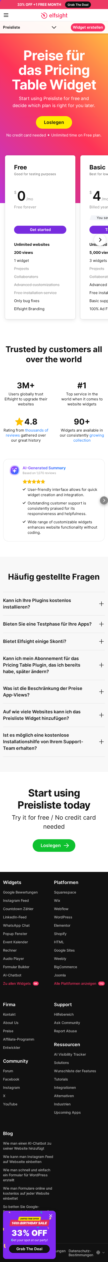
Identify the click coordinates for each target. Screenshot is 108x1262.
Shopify (60, 933)
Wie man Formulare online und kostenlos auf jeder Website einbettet (27, 1193)
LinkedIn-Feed (15, 917)
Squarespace (65, 892)
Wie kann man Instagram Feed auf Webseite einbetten (28, 1159)
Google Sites (64, 950)
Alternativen (64, 1096)
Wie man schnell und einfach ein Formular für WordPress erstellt (26, 1175)
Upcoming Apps (67, 1112)
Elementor (62, 925)
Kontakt (9, 1014)
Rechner (10, 950)
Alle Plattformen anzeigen (78, 983)
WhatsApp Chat (16, 925)
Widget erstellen (88, 27)
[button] (4, 500)
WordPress (63, 917)
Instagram (11, 1087)
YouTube (10, 1104)
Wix (57, 900)
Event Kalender (15, 942)
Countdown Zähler (18, 909)
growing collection (88, 438)
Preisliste (11, 27)
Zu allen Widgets (20, 983)
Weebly (60, 958)
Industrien (62, 1104)
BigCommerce (65, 967)
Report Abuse (65, 1031)
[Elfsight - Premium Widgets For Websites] (54, 15)
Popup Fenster (15, 933)
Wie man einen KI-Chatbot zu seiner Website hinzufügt (27, 1145)
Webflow (61, 909)
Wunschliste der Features (75, 1071)
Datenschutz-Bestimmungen (81, 1253)
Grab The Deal (29, 1248)
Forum (8, 1071)
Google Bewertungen (20, 892)
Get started (40, 229)
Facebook (11, 1079)
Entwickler (11, 1047)
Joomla (60, 975)
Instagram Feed (16, 900)
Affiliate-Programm (18, 1039)
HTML (59, 942)
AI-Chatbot (12, 975)
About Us (11, 1022)
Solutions (61, 1062)
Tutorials (61, 1079)
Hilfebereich (64, 1014)
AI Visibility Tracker (70, 1054)
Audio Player (13, 958)
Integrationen (65, 1087)
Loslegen (54, 122)
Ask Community (67, 1022)
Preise (8, 1031)
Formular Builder (16, 967)
